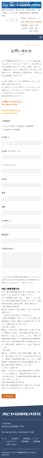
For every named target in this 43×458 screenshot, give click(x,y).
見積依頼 (20, 126)
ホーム (28, 45)
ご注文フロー (11, 441)
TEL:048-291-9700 (9, 104)
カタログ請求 (8, 126)
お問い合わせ (11, 444)
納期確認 (29, 126)
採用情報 (16, 129)
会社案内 (7, 129)
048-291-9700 (33, 21)
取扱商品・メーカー (31, 438)
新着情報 (25, 441)
